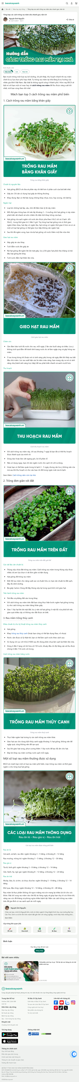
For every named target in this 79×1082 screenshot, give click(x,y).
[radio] (8, 72)
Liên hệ (4, 1004)
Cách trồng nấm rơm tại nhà (24, 475)
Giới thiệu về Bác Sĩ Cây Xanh (37, 1001)
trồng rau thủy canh (20, 633)
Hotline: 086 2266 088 (9, 1001)
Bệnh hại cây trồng (7, 1016)
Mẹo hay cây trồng (19, 9)
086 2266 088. (9, 1074)
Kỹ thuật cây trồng (7, 1013)
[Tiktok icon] (61, 1008)
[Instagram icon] (73, 1002)
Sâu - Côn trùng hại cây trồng (11, 1019)
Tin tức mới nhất (33, 1013)
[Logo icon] (12, 3)
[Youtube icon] (62, 1002)
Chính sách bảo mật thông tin (11, 1057)
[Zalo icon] (67, 1002)
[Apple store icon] (10, 1041)
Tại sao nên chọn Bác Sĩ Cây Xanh (38, 1004)
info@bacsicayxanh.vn (11, 1076)
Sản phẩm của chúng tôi (35, 1010)
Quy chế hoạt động (8, 1051)
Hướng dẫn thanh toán (9, 1063)
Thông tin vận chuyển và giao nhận (13, 1060)
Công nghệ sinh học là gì (35, 1007)
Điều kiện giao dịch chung (10, 1054)
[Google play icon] (10, 1034)
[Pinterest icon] (56, 1008)
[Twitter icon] (66, 1008)
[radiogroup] (39, 72)
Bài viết (8, 9)
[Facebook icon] (56, 1002)
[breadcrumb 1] (2, 9)
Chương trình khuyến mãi (10, 1025)
